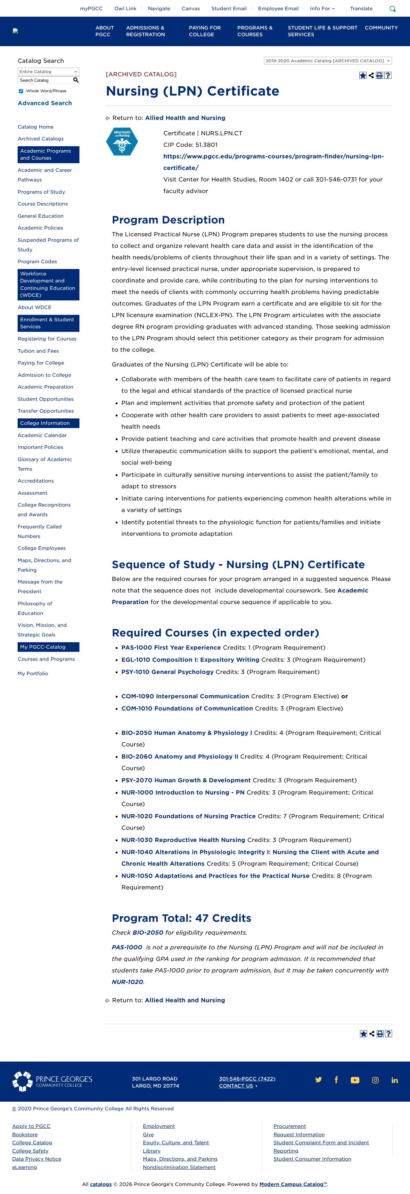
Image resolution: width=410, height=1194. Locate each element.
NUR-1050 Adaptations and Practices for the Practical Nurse (215, 875)
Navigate (159, 9)
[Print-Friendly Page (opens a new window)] (379, 75)
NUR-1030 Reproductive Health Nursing (183, 840)
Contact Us (236, 1086)
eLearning (24, 1167)
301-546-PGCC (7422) (247, 1079)
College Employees (42, 548)
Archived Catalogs (41, 139)
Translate (361, 9)
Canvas (191, 9)
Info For (320, 9)
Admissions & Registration (145, 31)
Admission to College (44, 375)
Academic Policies (40, 228)
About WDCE (35, 307)
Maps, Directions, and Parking (180, 1159)
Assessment (32, 493)
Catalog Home (35, 127)
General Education (41, 216)
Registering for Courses (47, 339)
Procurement (290, 1126)
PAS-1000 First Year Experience (171, 647)
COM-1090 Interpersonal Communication (185, 696)
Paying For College (205, 31)
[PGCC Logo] (48, 34)
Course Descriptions (43, 204)
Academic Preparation (45, 387)
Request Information (299, 1135)
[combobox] (328, 60)
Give (148, 1135)
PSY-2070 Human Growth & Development (186, 780)
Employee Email (278, 9)
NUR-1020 (127, 982)
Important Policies (40, 447)
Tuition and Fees (38, 351)
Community (381, 28)
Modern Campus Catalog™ (293, 1184)
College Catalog (32, 1143)
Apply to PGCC (31, 1126)
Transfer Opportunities (46, 411)
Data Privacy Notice (36, 1159)
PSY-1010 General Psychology (167, 671)
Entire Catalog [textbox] (35, 71)
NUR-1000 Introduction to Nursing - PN (183, 792)
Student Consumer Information (312, 1159)
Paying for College (41, 363)
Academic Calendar (42, 435)
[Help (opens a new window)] (387, 75)
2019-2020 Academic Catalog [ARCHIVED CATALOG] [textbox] (325, 60)
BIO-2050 (148, 932)
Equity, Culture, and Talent (176, 1143)
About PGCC (104, 31)
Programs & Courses (255, 31)
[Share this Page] (371, 75)
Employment (159, 1126)
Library (151, 1151)
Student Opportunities (46, 399)
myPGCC (91, 9)
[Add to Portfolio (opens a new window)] (362, 75)
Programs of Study (41, 192)
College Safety (30, 1151)
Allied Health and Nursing (185, 117)
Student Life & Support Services (322, 31)
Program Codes (37, 262)
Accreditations (36, 481)
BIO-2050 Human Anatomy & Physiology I (186, 732)
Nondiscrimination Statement (179, 1167)
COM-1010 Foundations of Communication (187, 708)
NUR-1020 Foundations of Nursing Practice (188, 816)
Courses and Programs (46, 659)
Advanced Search (45, 103)
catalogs (101, 1184)
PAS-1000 (127, 947)
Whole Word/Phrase (46, 90)
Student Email (229, 9)
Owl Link (125, 9)
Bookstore (24, 1135)
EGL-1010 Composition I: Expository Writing (190, 659)
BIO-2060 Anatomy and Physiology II (179, 756)
